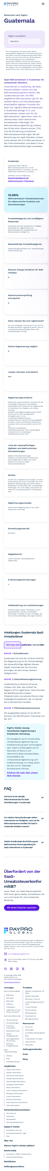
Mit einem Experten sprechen (21, 907)
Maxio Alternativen (13, 1087)
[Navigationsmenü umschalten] (43, 4)
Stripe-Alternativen (13, 1070)
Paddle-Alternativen (13, 1072)
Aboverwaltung (11, 1020)
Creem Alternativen (13, 1096)
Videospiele (10, 1007)
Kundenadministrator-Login (16, 1133)
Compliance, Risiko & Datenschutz (18, 1154)
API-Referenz (11, 1113)
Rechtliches (10, 1161)
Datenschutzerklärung (12, 982)
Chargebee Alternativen (15, 1084)
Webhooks (10, 1116)
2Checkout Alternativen (15, 1075)
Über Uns (8, 1140)
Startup (9, 1056)
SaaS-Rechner (30, 1042)
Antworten (29, 1027)
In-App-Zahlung (31, 1007)
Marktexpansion (31, 1013)
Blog (26, 1036)
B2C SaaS (10, 998)
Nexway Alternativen (13, 1099)
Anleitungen (29, 1030)
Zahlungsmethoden (32, 1049)
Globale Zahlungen (32, 996)
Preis (25, 1054)
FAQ (7, 1136)
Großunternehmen (13, 1062)
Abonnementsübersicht (14, 1122)
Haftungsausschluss (14, 1166)
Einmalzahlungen (12, 1023)
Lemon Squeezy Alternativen (16, 1090)
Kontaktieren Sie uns (13, 1130)
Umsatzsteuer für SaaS (33, 1039)
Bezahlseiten (11, 1119)
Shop (25, 1059)
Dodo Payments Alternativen (16, 1102)
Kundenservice (30, 1016)
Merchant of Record (32, 999)
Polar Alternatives (12, 1105)
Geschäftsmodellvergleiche (35, 1033)
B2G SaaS (10, 1001)
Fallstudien (29, 1045)
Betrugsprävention (31, 1019)
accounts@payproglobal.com (18, 954)
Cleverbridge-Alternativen (15, 1081)
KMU (8, 1059)
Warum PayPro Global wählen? (19, 1145)
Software (9, 1004)
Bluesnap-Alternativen (14, 1093)
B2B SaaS (10, 995)
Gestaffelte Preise (13, 1031)
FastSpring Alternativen (14, 1078)
